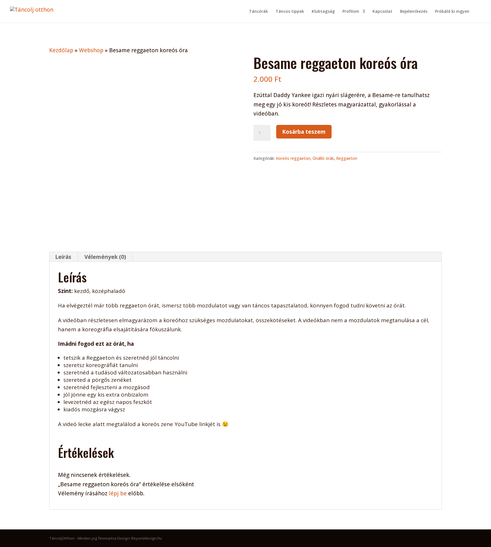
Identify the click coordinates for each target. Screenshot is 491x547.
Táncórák (258, 11)
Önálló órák (323, 158)
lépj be (118, 493)
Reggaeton (346, 158)
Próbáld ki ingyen (452, 11)
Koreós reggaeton (293, 158)
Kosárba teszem (304, 131)
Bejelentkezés (413, 11)
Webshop (91, 50)
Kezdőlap (61, 50)
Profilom (350, 11)
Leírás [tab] (63, 257)
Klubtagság (323, 11)
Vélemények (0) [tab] (105, 257)
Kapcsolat (382, 11)
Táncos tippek (290, 11)
